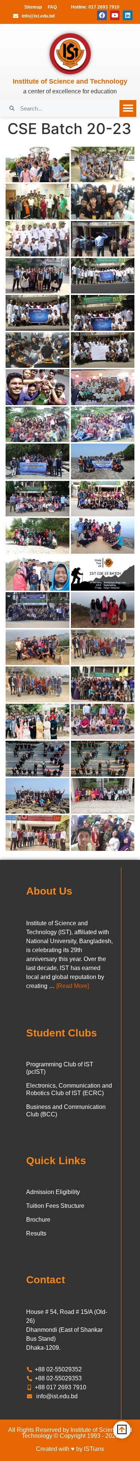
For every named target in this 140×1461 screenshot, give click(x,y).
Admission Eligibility (53, 1192)
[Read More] (72, 986)
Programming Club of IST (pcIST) (59, 1068)
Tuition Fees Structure (55, 1206)
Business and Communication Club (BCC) (66, 1110)
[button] (127, 108)
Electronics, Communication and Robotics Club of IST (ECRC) (69, 1089)
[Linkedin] (128, 15)
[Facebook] (102, 15)
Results (36, 1233)
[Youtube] (115, 15)
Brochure (38, 1219)
